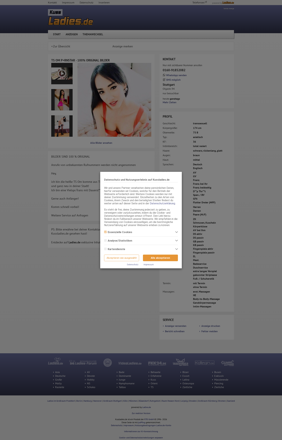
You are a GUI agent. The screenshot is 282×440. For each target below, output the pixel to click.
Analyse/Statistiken (120, 240)
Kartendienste (116, 249)
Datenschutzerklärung (162, 203)
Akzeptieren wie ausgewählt (122, 257)
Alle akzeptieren (160, 257)
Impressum (149, 264)
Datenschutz (132, 264)
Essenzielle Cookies (120, 232)
